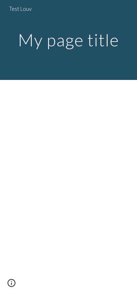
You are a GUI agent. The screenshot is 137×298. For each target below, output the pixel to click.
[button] (11, 285)
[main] (69, 40)
